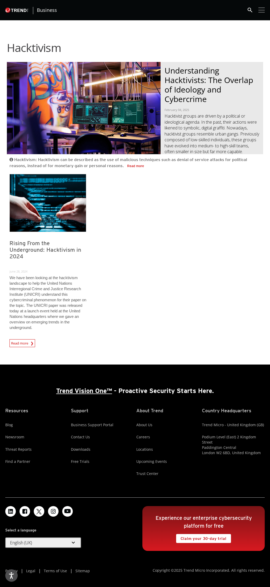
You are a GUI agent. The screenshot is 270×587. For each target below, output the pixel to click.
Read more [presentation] (20, 342)
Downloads (80, 449)
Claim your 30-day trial (201, 537)
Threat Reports (18, 449)
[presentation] (47, 203)
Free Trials (80, 461)
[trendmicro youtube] (67, 511)
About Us (144, 424)
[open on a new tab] (39, 511)
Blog (9, 424)
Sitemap (82, 570)
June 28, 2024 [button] (18, 271)
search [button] (250, 10)
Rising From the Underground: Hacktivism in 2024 (45, 250)
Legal (30, 570)
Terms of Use (55, 570)
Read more (135, 166)
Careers (143, 436)
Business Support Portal (92, 424)
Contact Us (80, 436)
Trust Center (147, 473)
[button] (43, 542)
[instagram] (53, 511)
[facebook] (25, 511)
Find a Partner (17, 461)
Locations (144, 449)
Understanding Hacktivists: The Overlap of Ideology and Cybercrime (209, 84)
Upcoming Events (151, 461)
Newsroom (14, 436)
